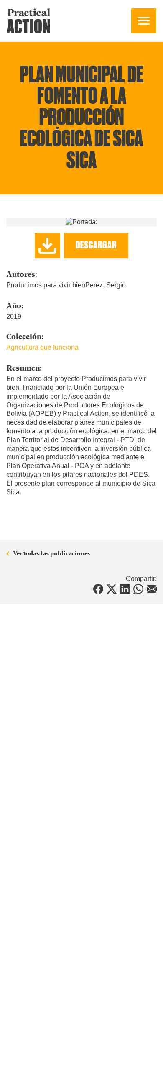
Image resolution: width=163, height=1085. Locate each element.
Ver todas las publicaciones (51, 554)
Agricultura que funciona (42, 347)
